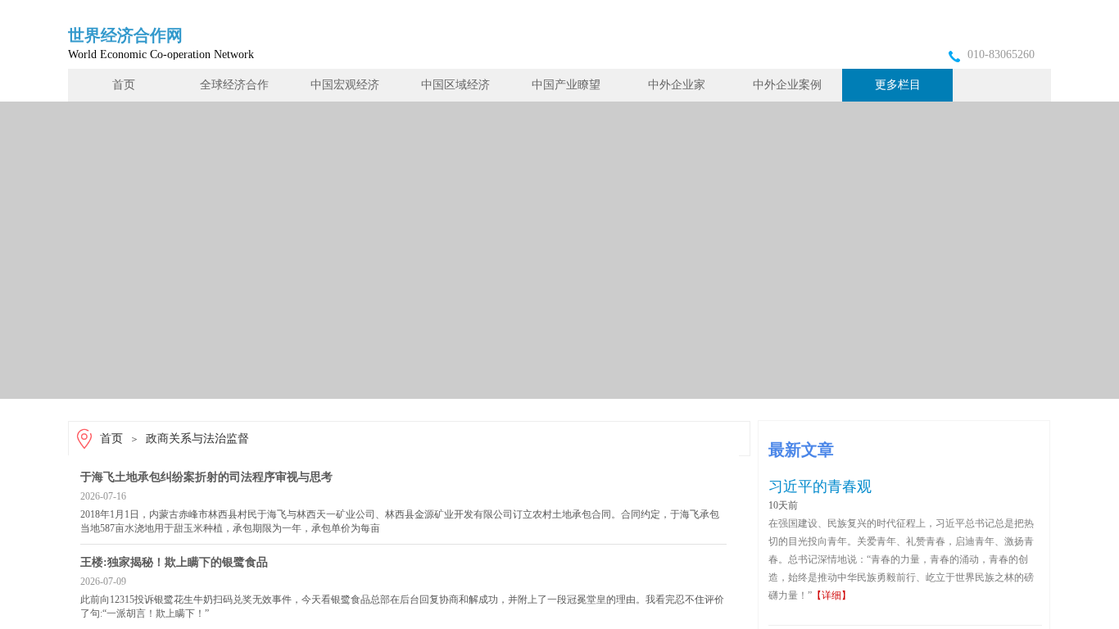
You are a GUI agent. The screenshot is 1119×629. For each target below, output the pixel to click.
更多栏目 (898, 85)
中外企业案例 (787, 85)
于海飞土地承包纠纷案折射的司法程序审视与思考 (206, 477)
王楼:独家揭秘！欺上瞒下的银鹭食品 (174, 562)
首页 (123, 85)
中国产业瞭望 (566, 85)
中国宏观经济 (344, 85)
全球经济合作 (234, 85)
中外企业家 (676, 85)
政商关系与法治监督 (197, 438)
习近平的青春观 (820, 486)
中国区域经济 (455, 85)
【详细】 (831, 595)
